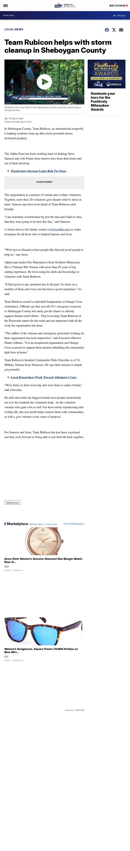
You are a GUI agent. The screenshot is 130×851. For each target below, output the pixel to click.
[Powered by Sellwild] (79, 710)
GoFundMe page (60, 229)
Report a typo (12, 502)
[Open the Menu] (5, 5)
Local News (13, 29)
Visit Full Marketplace (74, 524)
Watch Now (117, 5)
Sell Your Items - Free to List (43, 524)
